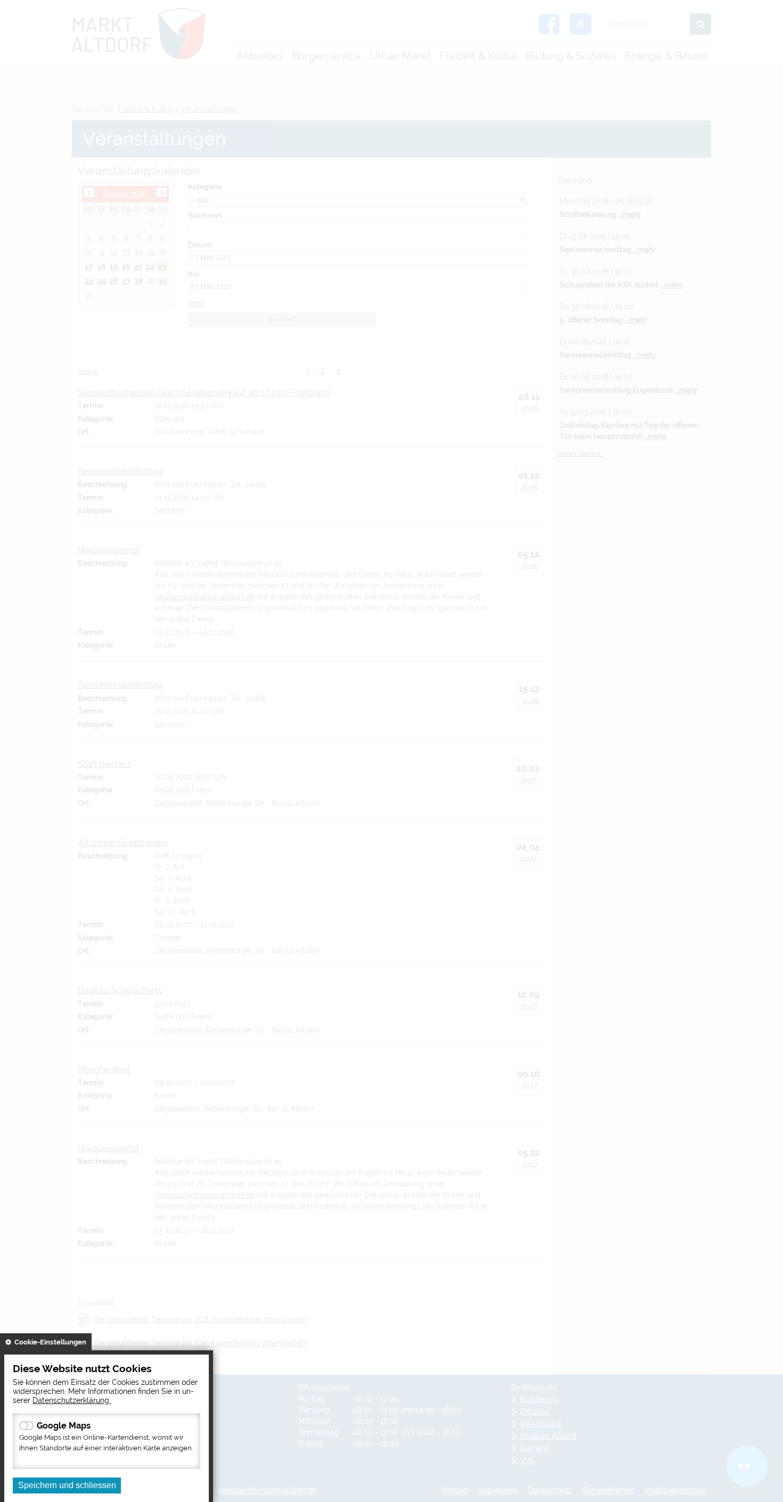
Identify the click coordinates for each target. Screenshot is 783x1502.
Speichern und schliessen (67, 1485)
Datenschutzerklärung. (71, 1400)
